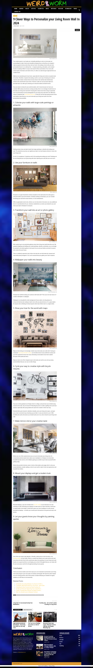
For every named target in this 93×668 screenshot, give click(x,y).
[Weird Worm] (46, 3)
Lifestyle (33, 8)
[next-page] (56, 610)
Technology (68, 8)
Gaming (21, 8)
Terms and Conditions (43, 665)
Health (27, 8)
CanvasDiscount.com (30, 94)
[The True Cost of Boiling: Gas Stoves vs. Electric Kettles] (35, 617)
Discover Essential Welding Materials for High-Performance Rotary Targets (50, 638)
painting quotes (17, 558)
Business (61, 637)
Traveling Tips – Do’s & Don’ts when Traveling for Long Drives (48, 603)
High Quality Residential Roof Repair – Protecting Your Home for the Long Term (19, 625)
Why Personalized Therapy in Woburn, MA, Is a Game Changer (50, 646)
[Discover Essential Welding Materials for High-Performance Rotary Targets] (39, 638)
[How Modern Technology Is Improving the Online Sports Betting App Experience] (39, 653)
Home (15, 8)
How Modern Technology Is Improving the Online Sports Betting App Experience (50, 654)
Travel (75, 8)
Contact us (17, 11)
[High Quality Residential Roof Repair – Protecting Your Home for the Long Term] (20, 617)
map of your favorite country (24, 352)
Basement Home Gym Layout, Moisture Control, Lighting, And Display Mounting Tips (49, 625)
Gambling (61, 645)
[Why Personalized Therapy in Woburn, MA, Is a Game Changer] (39, 646)
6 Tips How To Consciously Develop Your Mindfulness (23, 603)
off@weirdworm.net (22, 652)
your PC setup (37, 504)
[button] (79, 10)
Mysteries (53, 8)
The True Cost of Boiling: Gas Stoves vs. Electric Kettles (34, 624)
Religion (60, 8)
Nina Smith (16, 25)
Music (47, 8)
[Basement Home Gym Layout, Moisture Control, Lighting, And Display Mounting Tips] (50, 617)
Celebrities (41, 8)
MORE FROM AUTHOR (27, 609)
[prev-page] (54, 610)
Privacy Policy (52, 665)
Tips (60, 643)
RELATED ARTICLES (17, 609)
